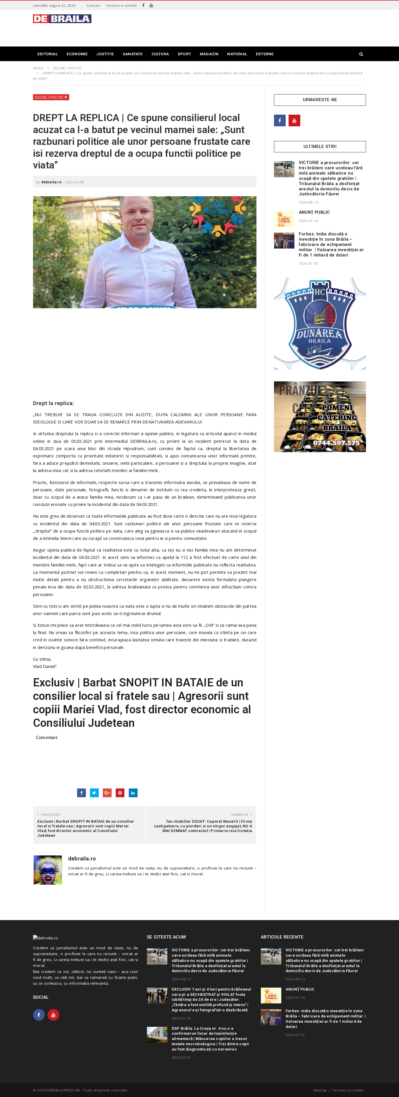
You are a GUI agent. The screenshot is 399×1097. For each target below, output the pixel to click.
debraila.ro (51, 182)
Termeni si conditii (121, 5)
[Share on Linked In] (133, 792)
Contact (93, 5)
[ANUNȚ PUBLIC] (284, 219)
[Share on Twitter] (94, 792)
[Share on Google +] (107, 792)
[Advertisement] (259, 27)
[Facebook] (143, 5)
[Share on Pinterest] (120, 792)
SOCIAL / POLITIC (49, 97)
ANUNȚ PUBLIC (314, 212)
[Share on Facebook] (81, 792)
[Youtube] (151, 5)
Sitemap (320, 1090)
